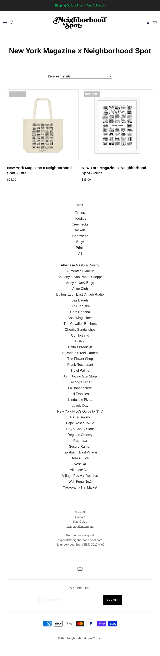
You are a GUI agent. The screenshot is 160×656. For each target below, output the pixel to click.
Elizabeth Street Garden (80, 353)
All (80, 253)
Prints (80, 247)
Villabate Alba (80, 470)
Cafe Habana (80, 312)
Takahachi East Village (80, 452)
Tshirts (80, 212)
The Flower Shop (80, 359)
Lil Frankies (80, 394)
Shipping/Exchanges (80, 526)
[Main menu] (5, 22)
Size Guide (80, 521)
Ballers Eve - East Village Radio (80, 294)
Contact (80, 517)
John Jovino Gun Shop (80, 376)
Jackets (80, 230)
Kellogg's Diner (80, 382)
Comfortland (80, 335)
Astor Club (80, 288)
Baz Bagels (80, 300)
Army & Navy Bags (80, 283)
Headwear (80, 236)
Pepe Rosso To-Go (80, 423)
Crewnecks (80, 224)
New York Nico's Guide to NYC (80, 411)
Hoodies (80, 218)
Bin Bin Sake (80, 306)
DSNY (80, 341)
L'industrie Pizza (80, 399)
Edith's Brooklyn (80, 347)
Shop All (80, 512)
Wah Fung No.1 (80, 481)
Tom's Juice (80, 458)
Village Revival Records (80, 475)
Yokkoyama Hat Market (80, 487)
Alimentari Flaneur (80, 271)
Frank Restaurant (80, 364)
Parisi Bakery (80, 417)
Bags (80, 242)
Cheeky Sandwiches (80, 329)
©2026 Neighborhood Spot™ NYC (80, 638)
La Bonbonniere (80, 388)
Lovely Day (80, 405)
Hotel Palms (80, 370)
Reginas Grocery (80, 435)
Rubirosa (80, 440)
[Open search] (12, 22)
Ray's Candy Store (80, 429)
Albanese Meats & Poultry (80, 265)
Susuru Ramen (80, 446)
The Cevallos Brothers (80, 323)
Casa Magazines (80, 318)
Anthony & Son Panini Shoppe (80, 277)
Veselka (80, 464)
